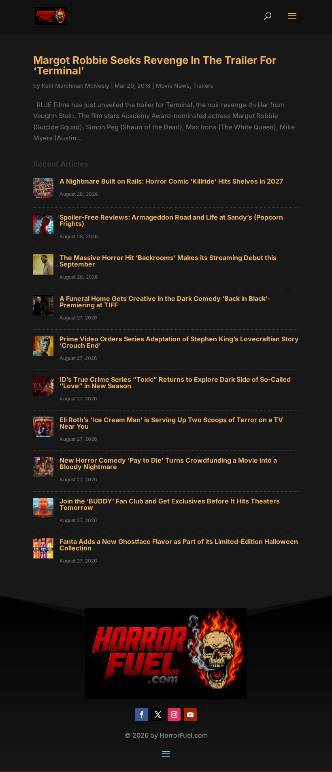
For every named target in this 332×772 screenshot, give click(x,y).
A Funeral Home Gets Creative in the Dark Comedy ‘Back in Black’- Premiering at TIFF (165, 301)
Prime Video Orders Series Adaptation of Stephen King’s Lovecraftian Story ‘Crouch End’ (179, 342)
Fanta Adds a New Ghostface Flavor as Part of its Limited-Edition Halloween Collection (179, 544)
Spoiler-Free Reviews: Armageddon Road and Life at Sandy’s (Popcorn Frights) (171, 220)
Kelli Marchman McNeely (75, 85)
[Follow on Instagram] (174, 714)
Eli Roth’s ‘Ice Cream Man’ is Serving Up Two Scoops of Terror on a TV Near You (171, 423)
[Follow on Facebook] (141, 714)
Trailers (203, 85)
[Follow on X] (157, 714)
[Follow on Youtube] (190, 714)
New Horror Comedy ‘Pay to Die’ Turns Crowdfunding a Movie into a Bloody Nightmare (168, 463)
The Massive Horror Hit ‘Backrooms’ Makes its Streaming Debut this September (168, 261)
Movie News (173, 85)
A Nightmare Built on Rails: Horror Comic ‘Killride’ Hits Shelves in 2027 (171, 181)
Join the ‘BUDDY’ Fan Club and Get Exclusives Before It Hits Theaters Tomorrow (170, 504)
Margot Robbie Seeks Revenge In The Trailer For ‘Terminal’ (155, 65)
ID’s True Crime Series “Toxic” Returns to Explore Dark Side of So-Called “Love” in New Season (175, 382)
